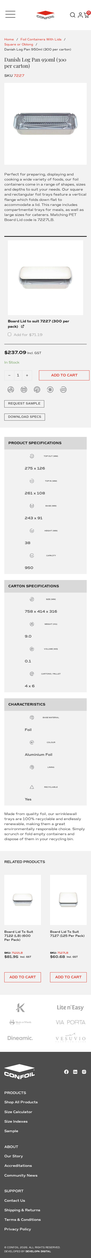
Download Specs (24, 417)
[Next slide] (79, 913)
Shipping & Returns (22, 1210)
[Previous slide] (12, 913)
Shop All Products (21, 1102)
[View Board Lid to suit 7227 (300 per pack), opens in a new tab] (23, 326)
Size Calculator (18, 1112)
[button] (22, 977)
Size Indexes (16, 1121)
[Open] (10, 14)
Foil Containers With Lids (40, 39)
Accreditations (18, 1166)
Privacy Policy (17, 1229)
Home (9, 39)
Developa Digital (38, 1251)
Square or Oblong (18, 44)
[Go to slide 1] (45, 124)
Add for (27, 335)
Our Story (13, 1156)
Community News (20, 1175)
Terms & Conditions (22, 1220)
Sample (11, 1131)
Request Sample (24, 404)
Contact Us (14, 1200)
